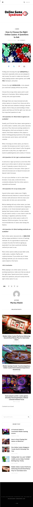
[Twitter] (14, 66)
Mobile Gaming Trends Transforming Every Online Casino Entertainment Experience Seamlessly (16, 367)
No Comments (21, 40)
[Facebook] (8, 66)
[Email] (24, 66)
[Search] (24, 2)
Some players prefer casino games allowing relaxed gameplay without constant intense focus (16, 397)
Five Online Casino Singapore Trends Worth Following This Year (20, 449)
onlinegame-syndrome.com (16, 498)
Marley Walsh (16, 302)
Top (17, 503)
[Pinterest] (19, 66)
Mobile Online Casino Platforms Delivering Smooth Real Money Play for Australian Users (16, 338)
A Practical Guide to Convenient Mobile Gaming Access (19, 431)
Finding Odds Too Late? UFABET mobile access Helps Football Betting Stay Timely (21, 459)
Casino (17, 29)
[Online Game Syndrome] (16, 13)
